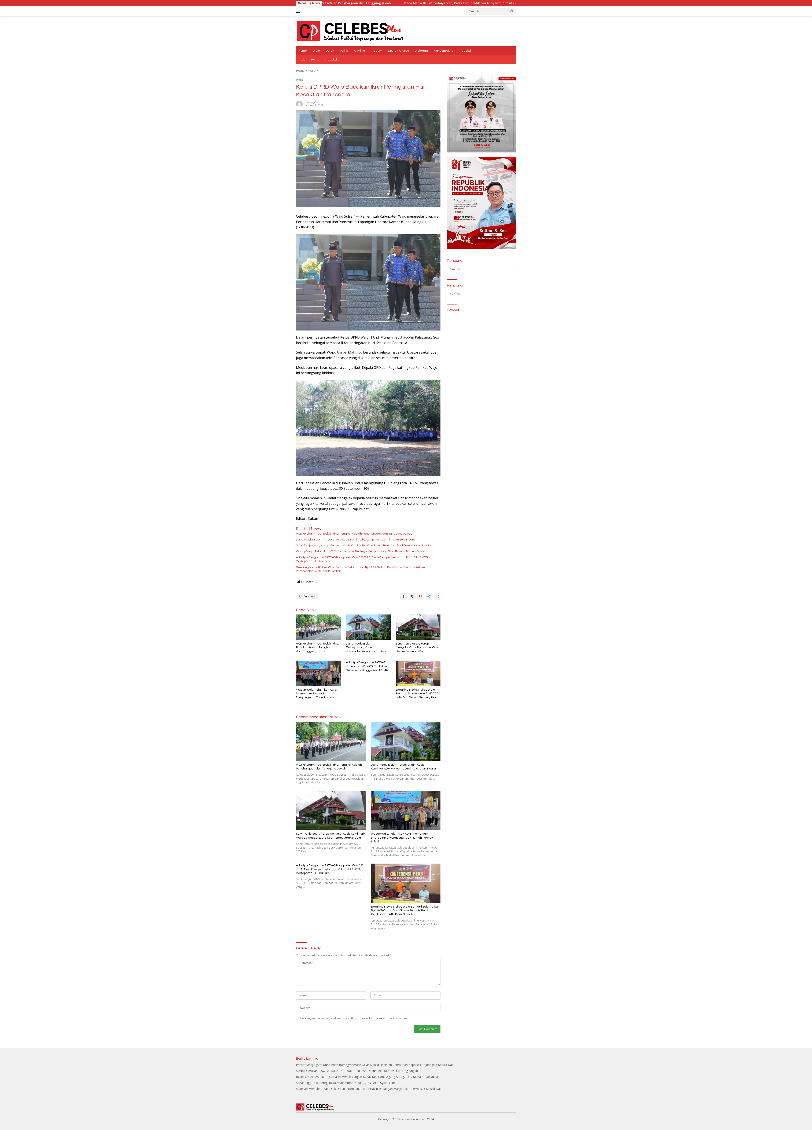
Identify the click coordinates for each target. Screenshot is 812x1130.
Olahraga (421, 50)
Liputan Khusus (398, 50)
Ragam (377, 50)
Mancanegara (444, 50)
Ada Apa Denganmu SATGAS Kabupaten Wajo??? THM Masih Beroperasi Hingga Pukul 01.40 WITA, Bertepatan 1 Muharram (362, 559)
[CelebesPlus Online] (350, 31)
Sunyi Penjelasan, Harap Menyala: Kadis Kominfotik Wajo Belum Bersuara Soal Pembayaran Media (512, 3)
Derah (330, 50)
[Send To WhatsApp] (437, 596)
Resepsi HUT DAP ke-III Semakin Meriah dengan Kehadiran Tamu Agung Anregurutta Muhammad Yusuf (367, 1077)
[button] (512, 11)
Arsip (302, 59)
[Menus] (299, 11)
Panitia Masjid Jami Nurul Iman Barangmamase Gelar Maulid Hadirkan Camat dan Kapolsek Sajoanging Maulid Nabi (375, 1065)
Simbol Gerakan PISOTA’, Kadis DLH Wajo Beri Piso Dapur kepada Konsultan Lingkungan (357, 1071)
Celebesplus (311, 102)
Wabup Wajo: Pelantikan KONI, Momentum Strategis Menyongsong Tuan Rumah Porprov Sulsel (360, 551)
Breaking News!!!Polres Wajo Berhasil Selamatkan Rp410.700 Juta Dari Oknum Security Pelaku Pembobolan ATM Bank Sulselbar (360, 569)
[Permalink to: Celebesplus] (299, 104)
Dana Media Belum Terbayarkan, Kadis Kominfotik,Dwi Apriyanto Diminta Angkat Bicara (360, 3)
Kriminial (360, 50)
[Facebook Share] (403, 596)
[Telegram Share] (429, 596)
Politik (344, 50)
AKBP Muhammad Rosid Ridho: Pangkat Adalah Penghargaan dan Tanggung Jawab (354, 533)
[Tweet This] (412, 596)
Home (303, 50)
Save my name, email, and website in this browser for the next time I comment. (354, 1018)
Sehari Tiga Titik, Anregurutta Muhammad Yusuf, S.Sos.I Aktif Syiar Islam (345, 1083)
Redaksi (465, 50)
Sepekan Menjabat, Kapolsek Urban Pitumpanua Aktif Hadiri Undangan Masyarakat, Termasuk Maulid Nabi (369, 1089)
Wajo (316, 50)
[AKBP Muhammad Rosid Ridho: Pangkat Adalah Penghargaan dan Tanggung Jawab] (318, 627)
